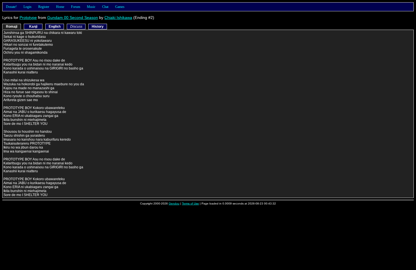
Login (27, 7)
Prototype (28, 17)
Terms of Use (190, 203)
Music (91, 7)
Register (43, 7)
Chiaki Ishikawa (118, 17)
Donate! (11, 7)
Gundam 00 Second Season (72, 17)
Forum (75, 7)
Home (60, 7)
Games (120, 7)
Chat (105, 7)
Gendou (174, 203)
